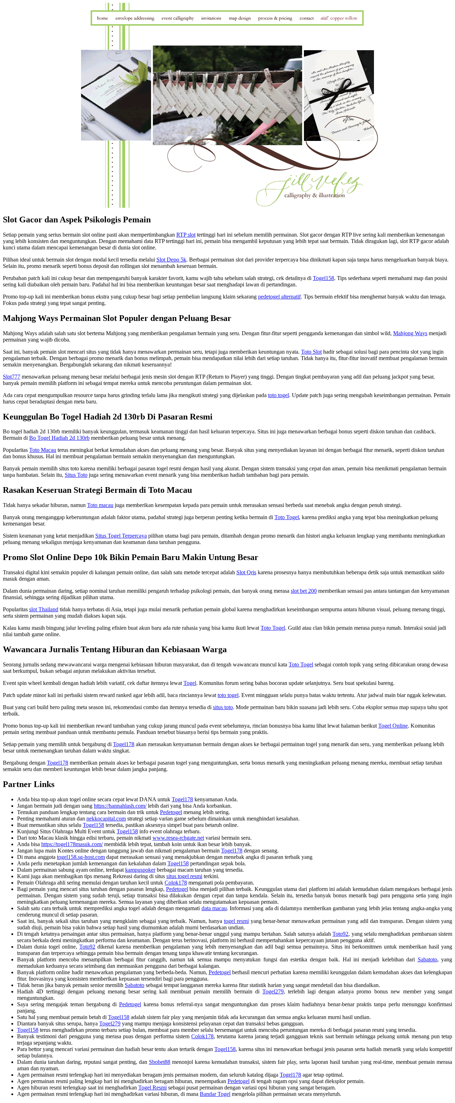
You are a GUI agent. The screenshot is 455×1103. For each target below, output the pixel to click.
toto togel (278, 395)
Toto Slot (311, 352)
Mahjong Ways (410, 333)
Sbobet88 (159, 1062)
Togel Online (393, 726)
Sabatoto (427, 959)
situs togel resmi (184, 876)
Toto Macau (42, 450)
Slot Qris (246, 572)
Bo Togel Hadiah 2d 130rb (59, 438)
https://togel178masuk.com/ (72, 844)
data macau (214, 908)
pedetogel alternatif (279, 297)
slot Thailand (43, 609)
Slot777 (11, 377)
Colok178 (176, 883)
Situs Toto (76, 475)
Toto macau (100, 505)
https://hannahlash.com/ (120, 806)
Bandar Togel (215, 1094)
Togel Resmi (152, 1087)
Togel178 (123, 744)
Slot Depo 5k (171, 260)
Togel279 (273, 991)
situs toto (223, 707)
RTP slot (186, 235)
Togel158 (323, 278)
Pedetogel (171, 812)
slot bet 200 (304, 591)
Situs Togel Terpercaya (121, 536)
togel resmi (236, 921)
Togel (189, 683)
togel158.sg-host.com (81, 857)
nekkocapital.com (106, 819)
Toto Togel (286, 517)
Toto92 (340, 934)
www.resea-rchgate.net (178, 838)
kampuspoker (140, 870)
